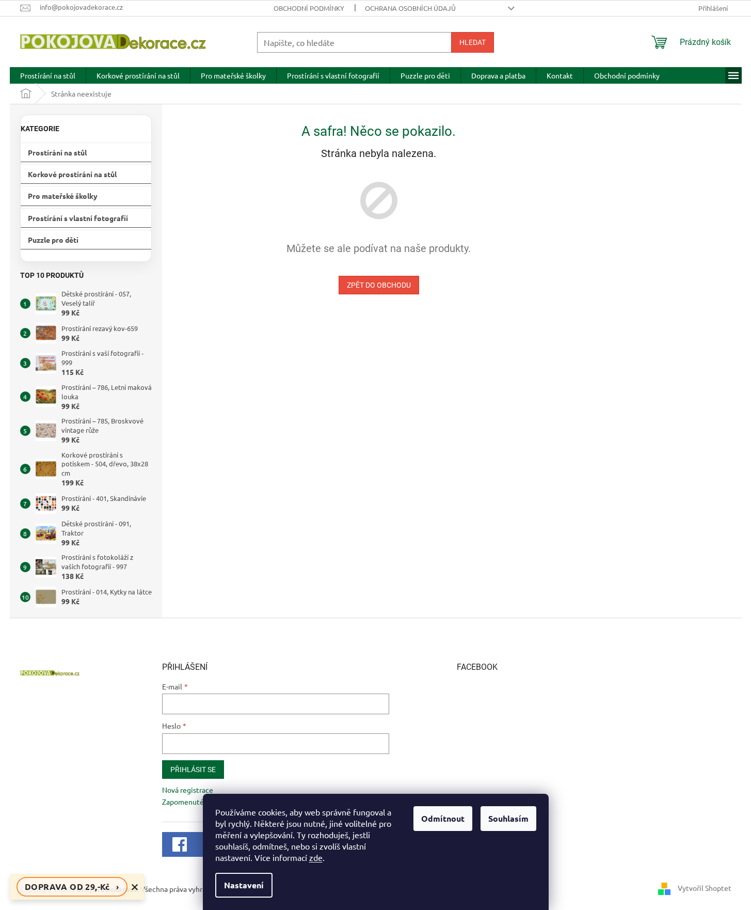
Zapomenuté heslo (192, 801)
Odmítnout (443, 818)
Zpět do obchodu (379, 285)
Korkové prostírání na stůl (72, 174)
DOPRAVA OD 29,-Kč (72, 886)
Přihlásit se (193, 769)
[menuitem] (48, 75)
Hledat (472, 42)
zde (316, 857)
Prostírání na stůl (57, 152)
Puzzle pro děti (53, 239)
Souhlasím (508, 818)
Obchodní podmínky (309, 8)
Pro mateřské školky (63, 195)
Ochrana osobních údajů (410, 8)
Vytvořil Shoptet (704, 887)
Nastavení (244, 885)
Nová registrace (187, 789)
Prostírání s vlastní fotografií (78, 218)
